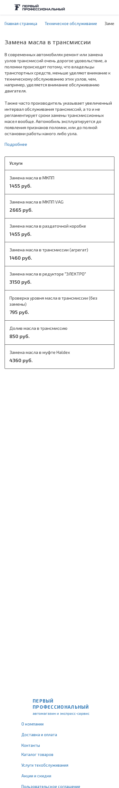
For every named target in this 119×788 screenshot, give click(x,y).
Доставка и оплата (39, 734)
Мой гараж (99, 7)
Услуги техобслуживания (44, 765)
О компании (32, 723)
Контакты (30, 745)
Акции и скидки (36, 775)
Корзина (111, 7)
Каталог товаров (37, 754)
